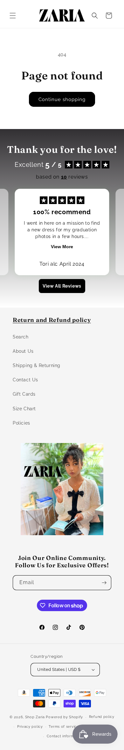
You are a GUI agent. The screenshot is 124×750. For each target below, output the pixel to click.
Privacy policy (30, 727)
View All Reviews (62, 286)
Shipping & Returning (36, 365)
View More (62, 246)
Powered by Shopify (64, 717)
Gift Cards (24, 394)
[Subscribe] (104, 582)
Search (21, 336)
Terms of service (64, 727)
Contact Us (25, 379)
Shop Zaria (35, 717)
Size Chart (24, 408)
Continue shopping (62, 99)
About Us (23, 351)
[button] (13, 16)
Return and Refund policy (52, 320)
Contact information (65, 736)
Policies (21, 423)
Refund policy (101, 717)
